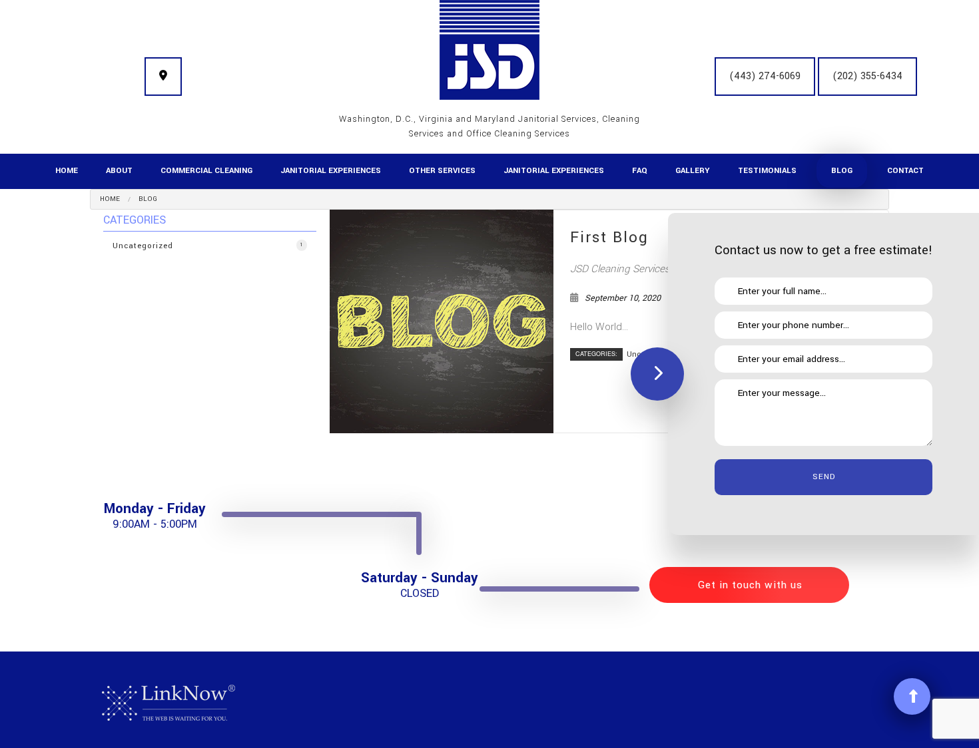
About (119, 170)
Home (66, 170)
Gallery (692, 170)
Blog (841, 170)
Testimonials (767, 170)
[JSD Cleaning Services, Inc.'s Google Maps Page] (163, 76)
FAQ (639, 170)
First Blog (609, 237)
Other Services (442, 170)
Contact (905, 170)
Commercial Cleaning (206, 170)
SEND (824, 476)
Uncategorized (208, 246)
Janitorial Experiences (330, 170)
